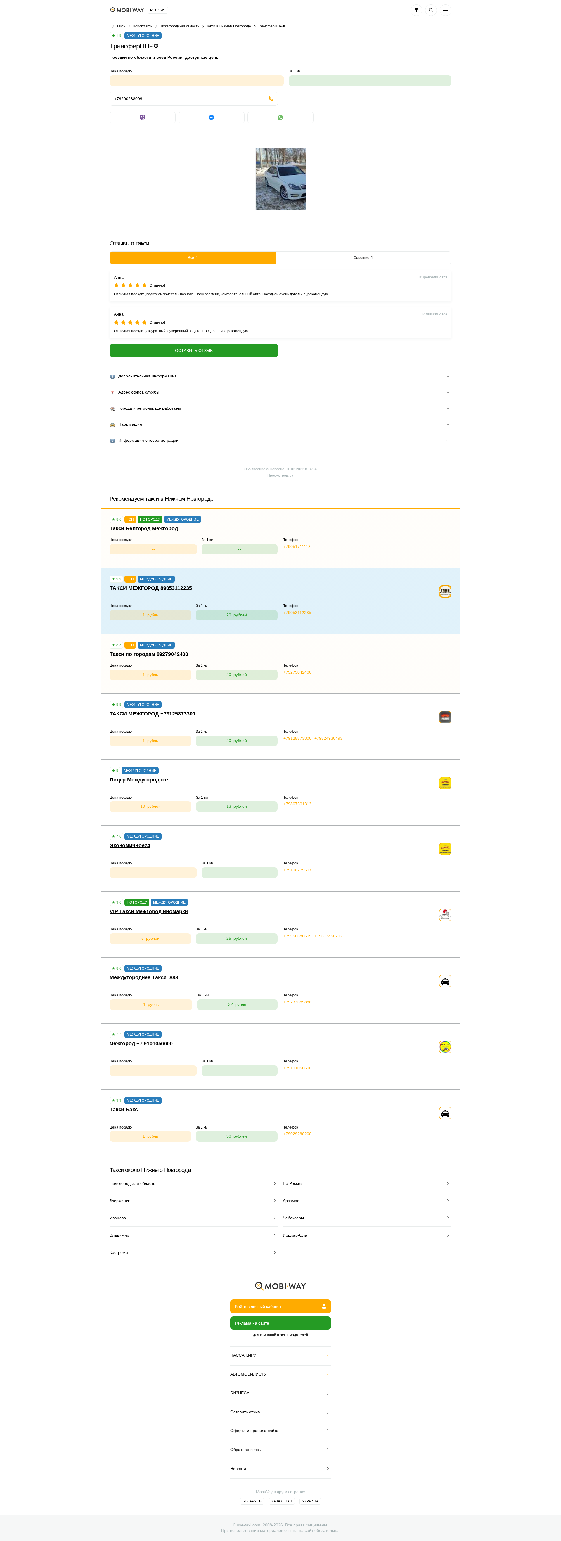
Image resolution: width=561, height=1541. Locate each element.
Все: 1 (193, 258)
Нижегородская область (179, 26)
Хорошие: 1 (363, 258)
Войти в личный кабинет (258, 1306)
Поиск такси (143, 26)
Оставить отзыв (194, 350)
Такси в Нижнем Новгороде (228, 26)
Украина (310, 1501)
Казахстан (281, 1501)
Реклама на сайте (252, 1323)
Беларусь (252, 1501)
